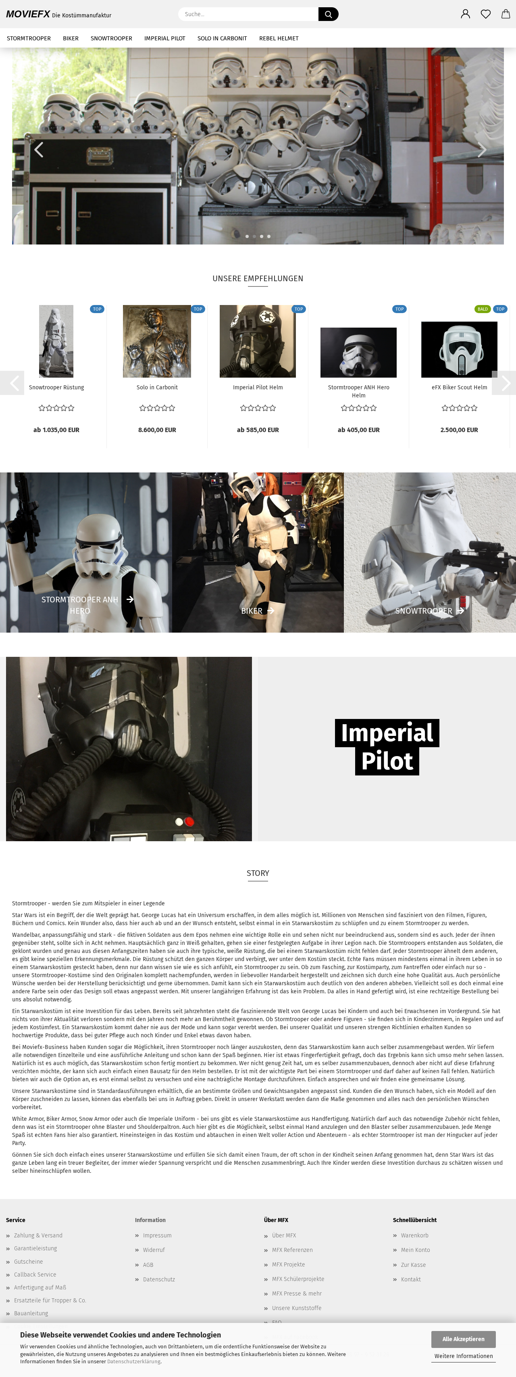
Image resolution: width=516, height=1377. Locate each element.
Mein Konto (415, 1250)
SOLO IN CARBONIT (222, 38)
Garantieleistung (35, 1248)
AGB (148, 1265)
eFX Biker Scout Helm (459, 387)
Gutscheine (28, 1261)
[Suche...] (328, 14)
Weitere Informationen (464, 1356)
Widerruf (154, 1250)
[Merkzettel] (486, 14)
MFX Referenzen (292, 1250)
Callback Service (35, 1274)
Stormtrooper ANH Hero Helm (358, 391)
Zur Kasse (413, 1265)
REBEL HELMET (279, 38)
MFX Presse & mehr (297, 1293)
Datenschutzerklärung (133, 1361)
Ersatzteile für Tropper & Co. (50, 1300)
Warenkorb (415, 1235)
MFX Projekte (288, 1264)
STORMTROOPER (29, 38)
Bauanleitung (31, 1313)
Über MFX (284, 1235)
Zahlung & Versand (38, 1235)
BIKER (71, 38)
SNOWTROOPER (111, 38)
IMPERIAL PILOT (164, 38)
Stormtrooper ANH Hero (80, 605)
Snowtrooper (423, 611)
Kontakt (411, 1279)
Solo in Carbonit (157, 387)
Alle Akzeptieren (464, 1339)
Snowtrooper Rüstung (56, 387)
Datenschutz (159, 1279)
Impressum (157, 1235)
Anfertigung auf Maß (40, 1287)
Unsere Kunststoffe (297, 1308)
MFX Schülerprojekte (298, 1279)
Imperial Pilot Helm (258, 387)
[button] (466, 14)
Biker (251, 611)
